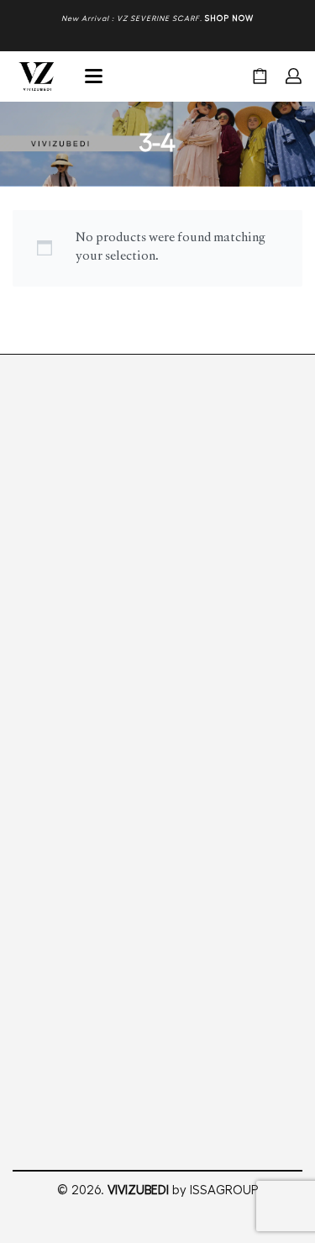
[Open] (93, 76)
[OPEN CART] (260, 76)
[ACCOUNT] (293, 76)
